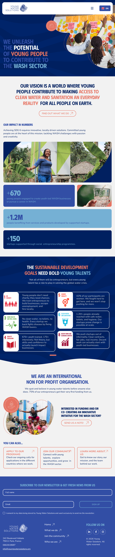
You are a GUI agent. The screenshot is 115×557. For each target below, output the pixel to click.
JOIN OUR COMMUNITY (56, 451)
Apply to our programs (15, 453)
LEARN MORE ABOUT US (92, 453)
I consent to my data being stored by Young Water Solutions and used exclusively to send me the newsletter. (50, 513)
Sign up (96, 504)
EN (107, 8)
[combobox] (105, 8)
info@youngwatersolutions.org (16, 548)
